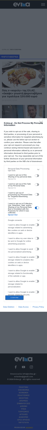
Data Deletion (8, 307)
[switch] (37, 175)
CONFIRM (14, 297)
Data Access (23, 307)
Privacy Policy (38, 307)
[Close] (41, 123)
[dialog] (23, 215)
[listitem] (23, 169)
